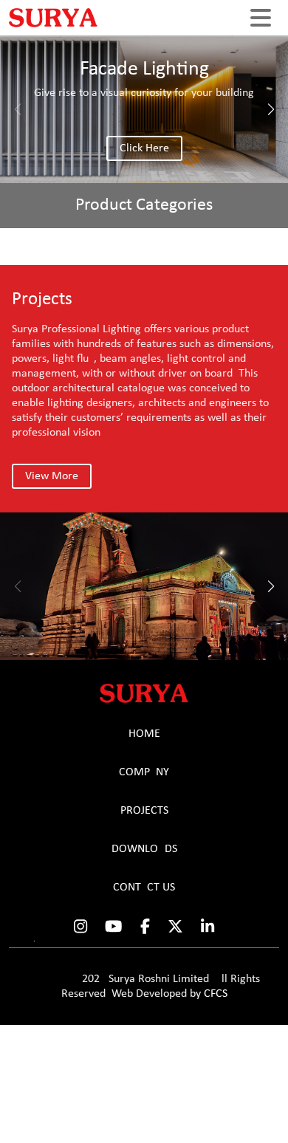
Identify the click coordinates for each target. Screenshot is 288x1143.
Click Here (144, 148)
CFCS (215, 994)
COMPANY (144, 772)
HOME (144, 734)
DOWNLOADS (144, 849)
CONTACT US (144, 887)
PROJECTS (144, 811)
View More (51, 476)
